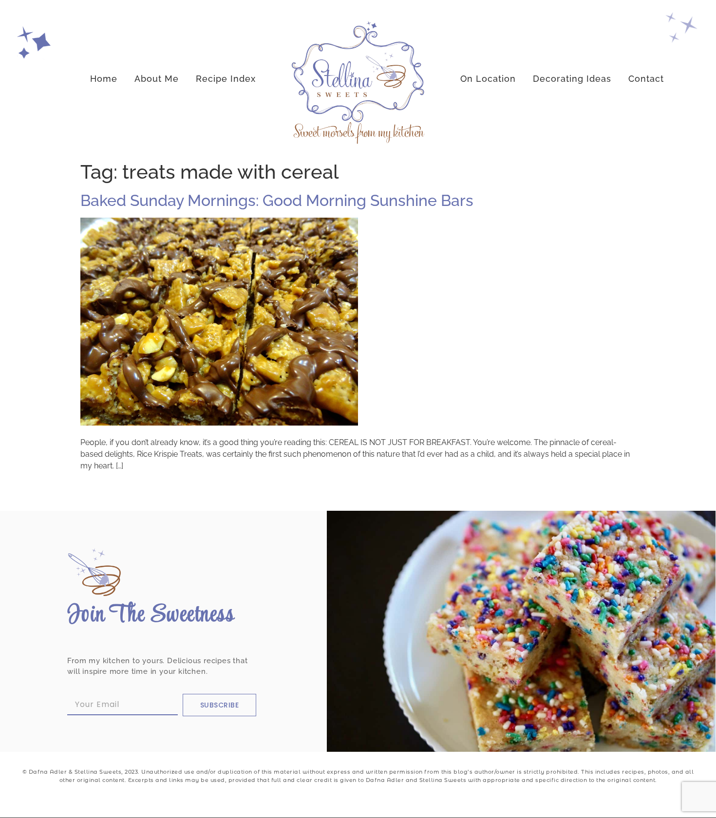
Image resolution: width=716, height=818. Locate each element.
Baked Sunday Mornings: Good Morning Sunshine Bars (276, 200)
